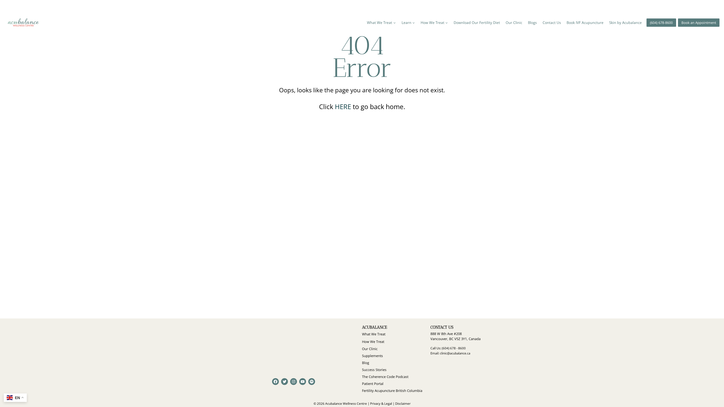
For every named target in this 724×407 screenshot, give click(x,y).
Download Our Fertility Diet (477, 22)
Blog (365, 362)
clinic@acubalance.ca (455, 353)
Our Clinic (514, 22)
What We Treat (373, 334)
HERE (344, 106)
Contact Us (552, 22)
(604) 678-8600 (661, 22)
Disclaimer (403, 403)
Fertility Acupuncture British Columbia (392, 390)
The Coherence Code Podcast (385, 376)
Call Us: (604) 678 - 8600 (448, 348)
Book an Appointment (698, 22)
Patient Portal (372, 383)
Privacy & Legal (381, 403)
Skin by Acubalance (625, 22)
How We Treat (373, 341)
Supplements (372, 355)
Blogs (532, 22)
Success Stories (374, 369)
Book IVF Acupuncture (585, 22)
